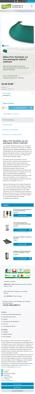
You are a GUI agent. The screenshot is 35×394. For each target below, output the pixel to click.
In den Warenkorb (20, 108)
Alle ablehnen (17, 387)
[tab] (17, 119)
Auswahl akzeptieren (17, 390)
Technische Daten (7, 124)
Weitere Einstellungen (7, 380)
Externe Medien (8, 377)
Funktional (7, 378)
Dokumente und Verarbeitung (10, 129)
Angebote (5, 332)
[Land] (20, 1)
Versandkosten (16, 113)
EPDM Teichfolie (7, 334)
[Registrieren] (17, 1)
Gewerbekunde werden (9, 316)
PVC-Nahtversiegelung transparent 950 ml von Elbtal (22, 223)
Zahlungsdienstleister (9, 373)
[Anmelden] (15, 1)
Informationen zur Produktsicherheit (12, 134)
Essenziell (6, 370)
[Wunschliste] (25, 1)
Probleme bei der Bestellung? (11, 321)
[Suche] (22, 1)
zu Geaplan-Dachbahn (9, 326)
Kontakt (5, 319)
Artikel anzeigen (22, 215)
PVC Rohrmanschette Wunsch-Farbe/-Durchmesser (22, 210)
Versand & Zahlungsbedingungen (12, 314)
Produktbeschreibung (8, 120)
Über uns (5, 324)
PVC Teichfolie (7, 336)
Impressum (18, 367)
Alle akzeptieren (17, 384)
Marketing (6, 375)
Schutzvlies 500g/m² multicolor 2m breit (22, 237)
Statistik (6, 371)
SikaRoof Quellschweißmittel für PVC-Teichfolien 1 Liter (21, 252)
